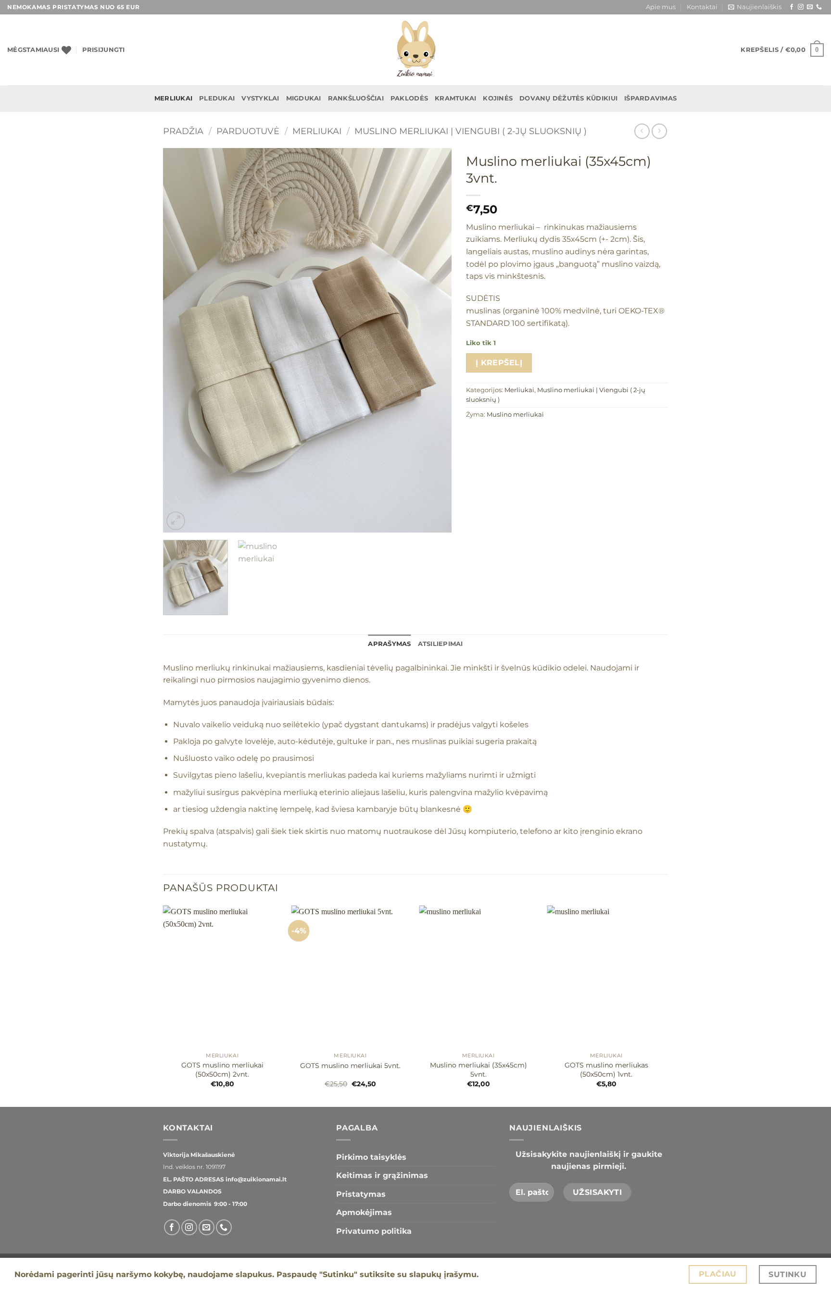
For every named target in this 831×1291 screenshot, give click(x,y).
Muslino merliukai (515, 414)
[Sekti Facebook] (791, 7)
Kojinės (498, 98)
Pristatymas (361, 1194)
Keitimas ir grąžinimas (382, 1175)
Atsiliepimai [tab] (440, 643)
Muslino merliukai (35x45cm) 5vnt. (478, 1070)
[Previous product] (659, 131)
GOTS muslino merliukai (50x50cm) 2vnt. (222, 1070)
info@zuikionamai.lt (255, 1179)
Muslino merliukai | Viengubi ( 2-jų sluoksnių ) (470, 131)
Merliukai (173, 98)
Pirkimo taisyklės (371, 1157)
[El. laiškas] (810, 7)
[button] (754, 7)
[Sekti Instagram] (801, 7)
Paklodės (409, 98)
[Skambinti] (819, 7)
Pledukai (217, 98)
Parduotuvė (247, 131)
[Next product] (641, 131)
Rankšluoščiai (356, 98)
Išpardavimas (650, 98)
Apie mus (661, 7)
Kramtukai (455, 98)
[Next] (433, 340)
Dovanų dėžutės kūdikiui (568, 98)
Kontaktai (702, 7)
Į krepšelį (499, 362)
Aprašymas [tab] (389, 643)
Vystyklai (260, 98)
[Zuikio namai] (415, 50)
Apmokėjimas (364, 1212)
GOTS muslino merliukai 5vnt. (350, 1065)
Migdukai (303, 98)
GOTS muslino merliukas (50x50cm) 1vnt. (606, 1070)
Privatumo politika (374, 1231)
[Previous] (180, 340)
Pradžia (183, 131)
